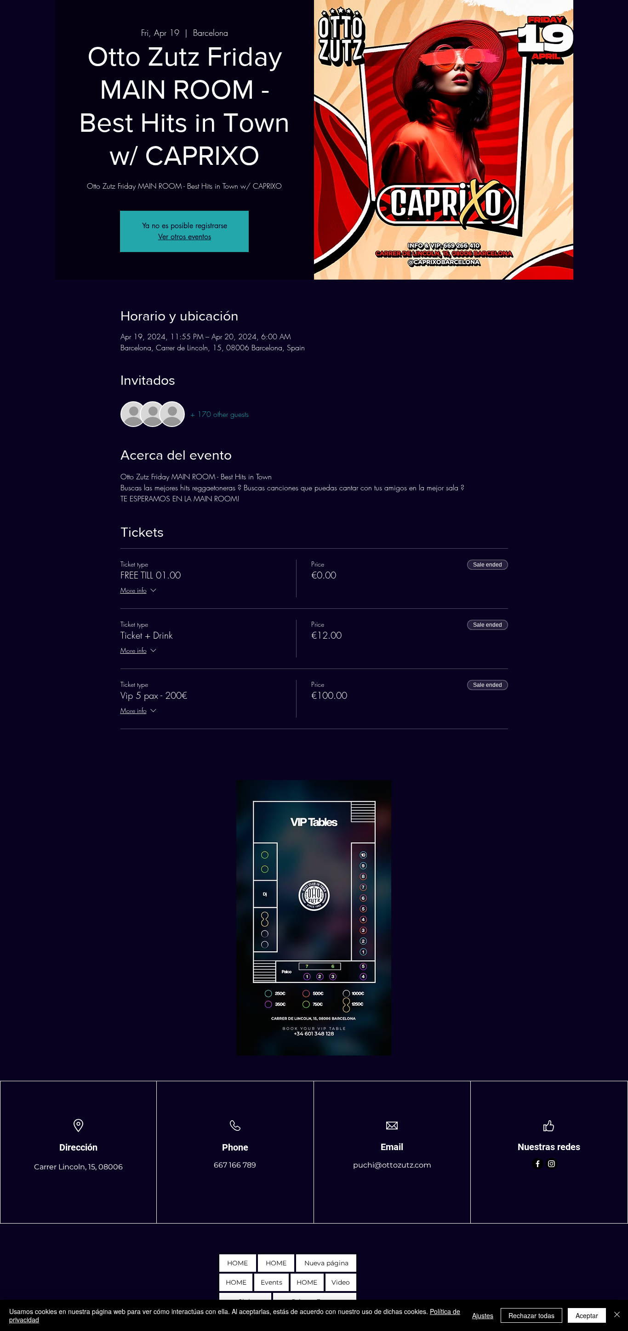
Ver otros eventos (184, 236)
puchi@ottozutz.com (392, 1165)
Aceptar (587, 1315)
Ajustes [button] (482, 1315)
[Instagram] (551, 1163)
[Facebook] (537, 1163)
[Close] (616, 1315)
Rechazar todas (531, 1315)
